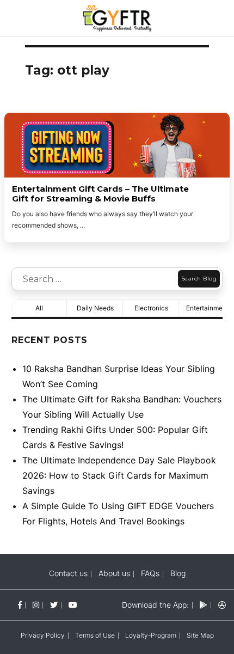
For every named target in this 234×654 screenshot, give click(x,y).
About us (114, 573)
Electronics (151, 308)
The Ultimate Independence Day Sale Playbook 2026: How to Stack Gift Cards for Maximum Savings (119, 475)
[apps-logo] (222, 604)
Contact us (68, 573)
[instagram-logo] (36, 604)
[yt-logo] (73, 604)
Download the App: (155, 604)
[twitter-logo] (54, 604)
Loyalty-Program (150, 635)
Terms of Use (95, 635)
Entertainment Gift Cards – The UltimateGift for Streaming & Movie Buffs (100, 194)
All (39, 308)
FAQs (150, 573)
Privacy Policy (43, 635)
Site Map (200, 635)
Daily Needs (95, 308)
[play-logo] (203, 604)
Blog (178, 573)
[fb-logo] (20, 604)
